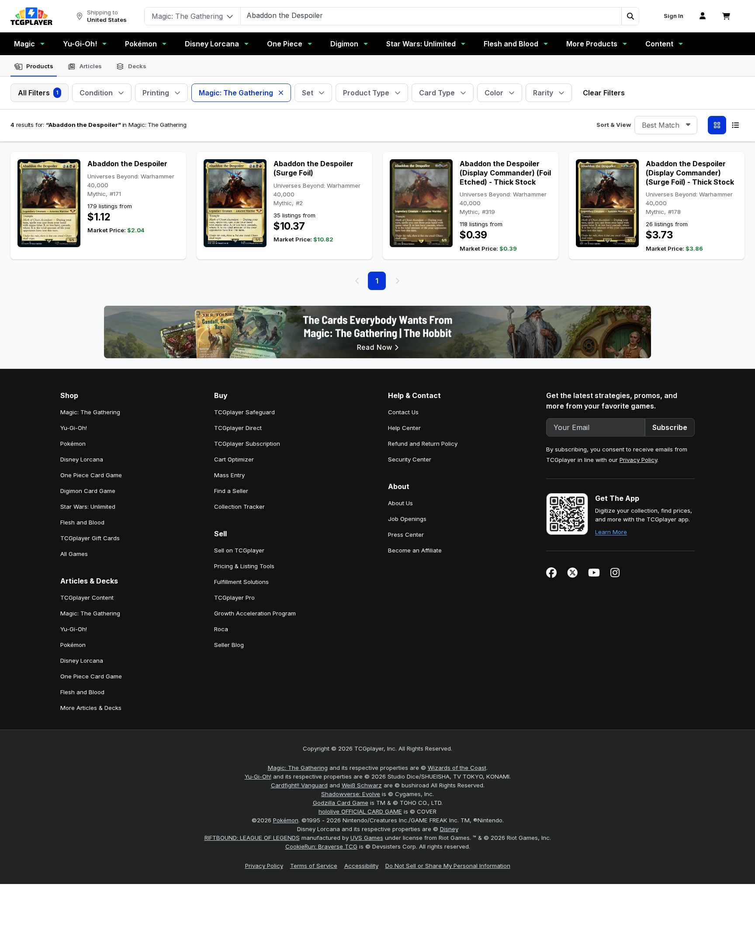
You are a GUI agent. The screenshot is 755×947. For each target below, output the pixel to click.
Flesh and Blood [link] (82, 522)
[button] (630, 16)
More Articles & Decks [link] (90, 707)
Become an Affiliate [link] (415, 550)
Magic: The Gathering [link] (90, 412)
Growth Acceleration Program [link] (255, 613)
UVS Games (366, 837)
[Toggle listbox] (688, 125)
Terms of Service (313, 865)
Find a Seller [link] (231, 490)
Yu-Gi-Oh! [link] (73, 427)
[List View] (735, 125)
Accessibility (361, 865)
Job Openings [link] (407, 518)
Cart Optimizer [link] (234, 459)
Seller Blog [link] (229, 644)
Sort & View (613, 124)
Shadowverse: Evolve (350, 793)
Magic (24, 43)
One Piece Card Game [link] (91, 475)
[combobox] (665, 125)
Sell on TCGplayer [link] (239, 550)
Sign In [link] (673, 16)
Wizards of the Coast (457, 767)
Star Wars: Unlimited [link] (87, 506)
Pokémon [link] (73, 443)
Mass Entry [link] (229, 475)
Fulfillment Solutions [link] (241, 581)
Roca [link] (221, 629)
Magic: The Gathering (298, 767)
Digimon (344, 43)
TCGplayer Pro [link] (234, 597)
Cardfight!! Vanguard (299, 785)
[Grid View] (717, 125)
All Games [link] (74, 553)
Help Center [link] (404, 427)
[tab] (33, 66)
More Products (591, 43)
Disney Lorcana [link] (81, 459)
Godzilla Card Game (340, 802)
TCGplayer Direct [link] (238, 427)
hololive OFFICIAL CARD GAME (360, 811)
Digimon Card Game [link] (87, 490)
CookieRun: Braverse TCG (321, 846)
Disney (449, 828)
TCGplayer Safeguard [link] (244, 412)
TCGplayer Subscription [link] (247, 443)
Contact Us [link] (403, 412)
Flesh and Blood (511, 43)
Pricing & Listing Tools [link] (244, 566)
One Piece (284, 43)
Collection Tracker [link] (239, 506)
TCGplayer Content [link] (87, 597)
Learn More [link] (611, 531)
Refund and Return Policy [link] (422, 443)
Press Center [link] (406, 534)
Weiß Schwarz (362, 785)
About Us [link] (400, 503)
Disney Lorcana (212, 43)
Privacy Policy (638, 459)
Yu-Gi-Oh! (80, 43)
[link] (31, 16)
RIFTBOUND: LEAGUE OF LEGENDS (252, 837)
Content (659, 43)
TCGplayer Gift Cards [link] (90, 538)
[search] (431, 15)
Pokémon (141, 43)
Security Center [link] (409, 459)
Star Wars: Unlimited (421, 43)
